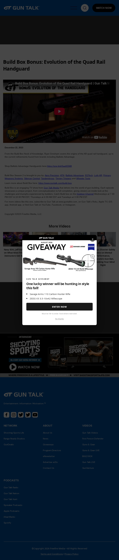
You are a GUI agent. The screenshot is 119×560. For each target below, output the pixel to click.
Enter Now (59, 306)
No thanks (59, 319)
